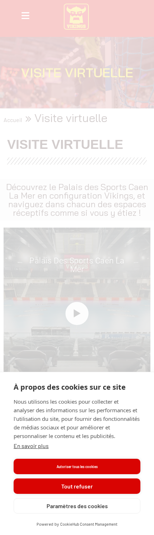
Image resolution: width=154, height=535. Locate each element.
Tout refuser (77, 486)
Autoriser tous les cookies (77, 467)
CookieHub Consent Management (88, 524)
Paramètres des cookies (77, 505)
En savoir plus (31, 445)
